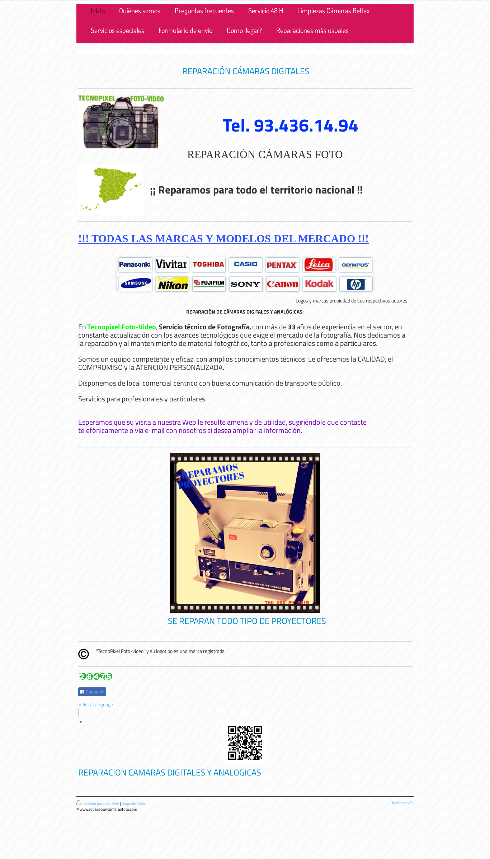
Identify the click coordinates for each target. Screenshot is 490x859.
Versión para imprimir (101, 804)
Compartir (94, 692)
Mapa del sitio (133, 804)
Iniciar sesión (403, 803)
